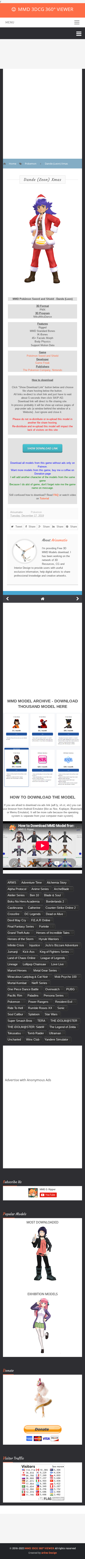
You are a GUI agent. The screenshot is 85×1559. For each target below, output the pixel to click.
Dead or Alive (54, 914)
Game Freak (42, 362)
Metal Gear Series (45, 970)
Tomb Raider (35, 1033)
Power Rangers (38, 1001)
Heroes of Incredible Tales (53, 932)
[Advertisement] (42, 111)
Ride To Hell (15, 1008)
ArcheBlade (61, 889)
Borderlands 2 (55, 901)
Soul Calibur (15, 1014)
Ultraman (55, 1033)
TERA (41, 1020)
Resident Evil (63, 1001)
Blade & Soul (52, 895)
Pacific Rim (15, 995)
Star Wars (51, 1014)
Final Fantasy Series (21, 926)
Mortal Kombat (17, 983)
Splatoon (34, 1014)
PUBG (70, 989)
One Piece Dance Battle (23, 989)
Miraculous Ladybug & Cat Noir (28, 976)
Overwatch (52, 989)
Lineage (13, 964)
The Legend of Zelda (62, 1027)
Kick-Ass (29, 951)
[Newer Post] (7, 599)
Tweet (18, 526)
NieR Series (39, 983)
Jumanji (13, 951)
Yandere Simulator (56, 1039)
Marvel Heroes (17, 970)
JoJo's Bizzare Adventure (61, 945)
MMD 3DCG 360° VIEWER (45, 9)
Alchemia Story (57, 882)
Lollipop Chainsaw (34, 964)
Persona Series (54, 995)
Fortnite (44, 926)
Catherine (34, 907)
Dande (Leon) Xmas (42, 179)
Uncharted (14, 1039)
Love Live (57, 964)
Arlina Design (49, 1553)
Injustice (34, 945)
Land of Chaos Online (21, 958)
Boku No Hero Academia (24, 901)
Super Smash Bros (20, 1020)
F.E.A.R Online (40, 920)
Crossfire (13, 914)
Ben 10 (34, 895)
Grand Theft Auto (18, 932)
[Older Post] (77, 599)
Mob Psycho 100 (65, 976)
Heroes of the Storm (21, 939)
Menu (9, 22)
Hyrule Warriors (49, 939)
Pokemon (36, 512)
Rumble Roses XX (40, 1008)
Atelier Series (16, 895)
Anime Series (40, 889)
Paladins (33, 995)
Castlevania (15, 907)
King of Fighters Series (54, 951)
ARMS (12, 882)
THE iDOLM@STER (63, 1020)
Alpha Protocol (17, 889)
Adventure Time (31, 882)
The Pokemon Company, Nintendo (42, 370)
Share (32, 526)
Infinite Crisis (16, 945)
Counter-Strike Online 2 (60, 907)
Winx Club (32, 1039)
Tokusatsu (14, 1033)
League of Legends (53, 958)
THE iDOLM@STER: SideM (26, 1027)
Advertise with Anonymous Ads (28, 1080)
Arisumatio (59, 540)
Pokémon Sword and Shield (42, 355)
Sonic (61, 1008)
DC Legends (33, 914)
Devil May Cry (17, 920)
